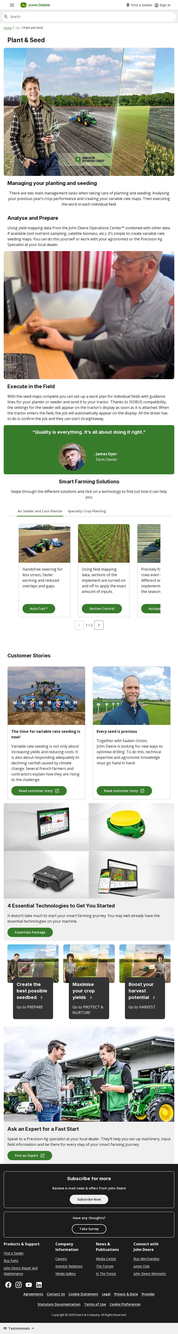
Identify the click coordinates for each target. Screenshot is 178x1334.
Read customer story (36, 790)
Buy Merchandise (146, 1258)
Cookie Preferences (125, 1304)
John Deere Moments (150, 1273)
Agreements (33, 1294)
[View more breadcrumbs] (17, 28)
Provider (148, 1294)
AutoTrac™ (39, 608)
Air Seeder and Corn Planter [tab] (40, 511)
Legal (106, 1294)
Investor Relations (69, 1266)
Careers (61, 1258)
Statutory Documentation (59, 1304)
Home (8, 28)
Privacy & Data (126, 1294)
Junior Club (141, 1266)
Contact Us (56, 1294)
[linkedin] (39, 1284)
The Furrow (104, 1266)
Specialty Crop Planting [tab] (87, 511)
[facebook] (8, 1284)
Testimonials (19, 1328)
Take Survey (89, 1229)
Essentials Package (30, 932)
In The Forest (106, 1273)
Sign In (165, 5)
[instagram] (18, 1284)
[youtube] (28, 1284)
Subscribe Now (89, 1199)
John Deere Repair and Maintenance (21, 1271)
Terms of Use (95, 1304)
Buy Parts (11, 1260)
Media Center (106, 1258)
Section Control (101, 608)
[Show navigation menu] (12, 5)
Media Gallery (65, 1273)
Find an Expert (26, 1155)
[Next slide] (99, 625)
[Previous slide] (79, 625)
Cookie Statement (83, 1294)
